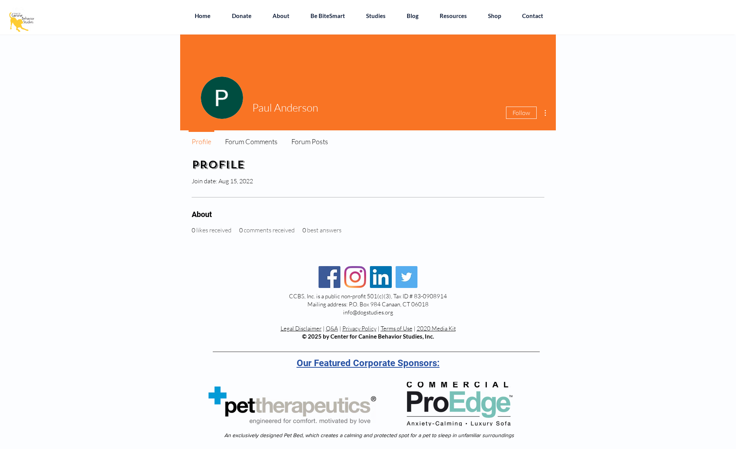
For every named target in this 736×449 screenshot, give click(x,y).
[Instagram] (355, 277)
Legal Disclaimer (301, 328)
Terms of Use (396, 328)
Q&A (332, 328)
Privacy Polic (358, 328)
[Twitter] (406, 277)
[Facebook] (329, 277)
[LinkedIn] (381, 277)
